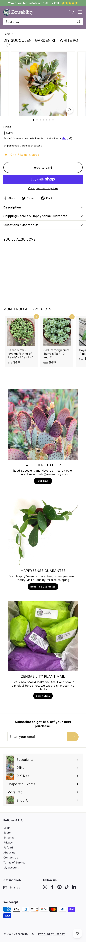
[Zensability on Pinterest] (59, 887)
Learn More (43, 695)
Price (7, 127)
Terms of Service (14, 862)
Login (7, 827)
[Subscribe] (73, 736)
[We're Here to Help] (43, 424)
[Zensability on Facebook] (52, 887)
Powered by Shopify (51, 933)
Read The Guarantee (42, 586)
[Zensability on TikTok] (67, 887)
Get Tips (43, 480)
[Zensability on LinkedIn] (74, 887)
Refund (8, 847)
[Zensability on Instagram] (45, 887)
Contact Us (10, 857)
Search (7, 832)
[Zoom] (69, 110)
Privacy (8, 842)
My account (11, 867)
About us (9, 852)
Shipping (8, 145)
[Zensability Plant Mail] (43, 636)
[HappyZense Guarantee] (43, 530)
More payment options (43, 188)
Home (6, 33)
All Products (38, 309)
